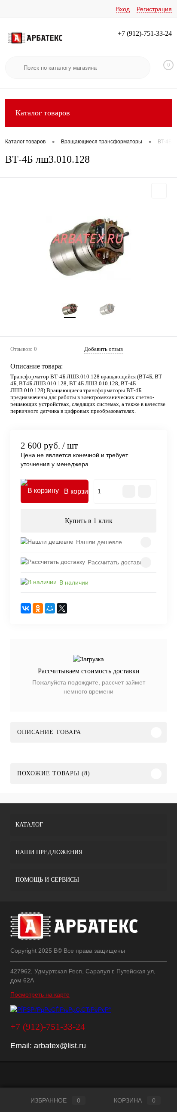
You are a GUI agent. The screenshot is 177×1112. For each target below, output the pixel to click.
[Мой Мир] (50, 608)
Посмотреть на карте (40, 994)
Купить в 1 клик (89, 520)
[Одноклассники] (38, 608)
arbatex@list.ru (60, 1045)
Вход (123, 9)
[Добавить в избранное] (159, 190)
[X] (62, 608)
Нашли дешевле (99, 542)
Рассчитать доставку (116, 562)
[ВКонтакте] (26, 608)
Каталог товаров (42, 112)
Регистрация (154, 9)
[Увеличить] (88, 248)
